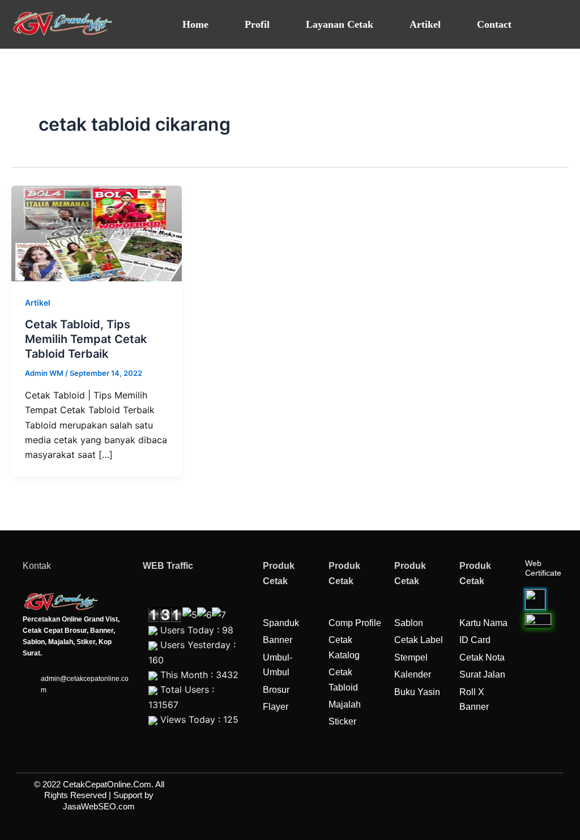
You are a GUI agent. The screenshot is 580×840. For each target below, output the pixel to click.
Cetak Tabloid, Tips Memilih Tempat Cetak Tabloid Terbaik (86, 339)
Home (195, 24)
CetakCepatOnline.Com (107, 784)
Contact (494, 24)
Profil (257, 24)
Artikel (425, 24)
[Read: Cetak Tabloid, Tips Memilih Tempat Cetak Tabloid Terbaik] (96, 232)
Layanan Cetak (339, 24)
